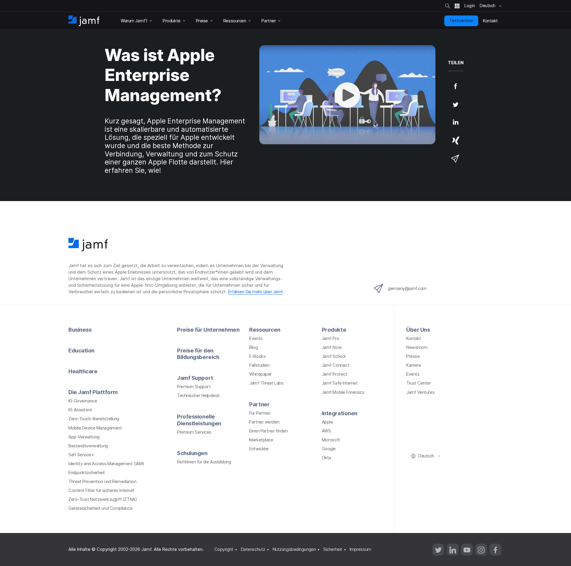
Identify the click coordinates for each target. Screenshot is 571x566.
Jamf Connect (335, 365)
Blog (253, 347)
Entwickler (259, 448)
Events (255, 338)
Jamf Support (195, 377)
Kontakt (413, 338)
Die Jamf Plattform (93, 392)
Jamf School (334, 356)
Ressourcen (264, 329)
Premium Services (194, 432)
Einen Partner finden (268, 431)
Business (79, 329)
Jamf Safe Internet (340, 383)
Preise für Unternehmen (208, 329)
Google (329, 448)
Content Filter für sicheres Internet (101, 490)
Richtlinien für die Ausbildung (204, 462)
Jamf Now (331, 347)
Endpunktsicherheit (86, 472)
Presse (413, 356)
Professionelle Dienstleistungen (199, 419)
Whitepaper (260, 374)
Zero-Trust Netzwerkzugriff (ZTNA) (102, 499)
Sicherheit (332, 549)
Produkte (334, 329)
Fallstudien (259, 365)
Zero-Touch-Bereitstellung (93, 418)
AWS (326, 431)
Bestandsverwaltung (88, 446)
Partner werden (264, 422)
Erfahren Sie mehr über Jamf (255, 291)
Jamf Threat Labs (266, 383)
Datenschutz (253, 549)
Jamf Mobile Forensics (343, 392)
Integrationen (339, 413)
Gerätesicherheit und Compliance (100, 508)
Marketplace (261, 440)
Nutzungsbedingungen (294, 549)
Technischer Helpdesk (198, 395)
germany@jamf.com (407, 288)
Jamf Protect (334, 374)
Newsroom (416, 347)
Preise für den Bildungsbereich (198, 353)
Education (81, 350)
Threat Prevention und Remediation (102, 481)
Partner (259, 404)
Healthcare (83, 371)
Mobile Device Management (95, 428)
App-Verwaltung (84, 437)
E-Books (257, 356)
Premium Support (194, 386)
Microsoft (331, 440)
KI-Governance (82, 401)
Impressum (360, 549)
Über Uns (418, 329)
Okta (326, 457)
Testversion (461, 20)
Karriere (413, 365)
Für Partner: (260, 413)
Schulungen (192, 453)
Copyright (223, 549)
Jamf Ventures (420, 392)
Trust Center (418, 383)
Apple (327, 422)
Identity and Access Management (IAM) (106, 463)
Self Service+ (81, 454)
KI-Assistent (80, 410)
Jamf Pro (330, 338)
